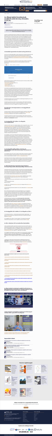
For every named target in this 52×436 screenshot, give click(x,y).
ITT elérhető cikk (29, 187)
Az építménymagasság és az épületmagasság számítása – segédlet (15, 378)
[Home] (26, 1)
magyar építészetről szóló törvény (20, 144)
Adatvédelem (35, 418)
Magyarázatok (24, 413)
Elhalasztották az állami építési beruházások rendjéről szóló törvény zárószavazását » (18, 350)
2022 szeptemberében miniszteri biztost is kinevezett (20, 57)
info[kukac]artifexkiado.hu (9, 415)
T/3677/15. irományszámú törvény (22, 155)
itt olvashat (9, 216)
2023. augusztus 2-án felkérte (16, 203)
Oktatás (35, 420)
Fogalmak (8, 13)
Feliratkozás (27, 10)
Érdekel (6, 10)
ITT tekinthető (21, 205)
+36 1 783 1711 (7, 416)
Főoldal (5, 13)
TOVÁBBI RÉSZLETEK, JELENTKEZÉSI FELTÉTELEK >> (12, 308)
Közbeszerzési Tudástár (26, 421)
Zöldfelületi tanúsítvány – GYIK (28, 377)
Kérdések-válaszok (25, 420)
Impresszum (35, 419)
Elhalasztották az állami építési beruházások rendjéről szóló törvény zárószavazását (18, 268)
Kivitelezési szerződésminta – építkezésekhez (14, 366)
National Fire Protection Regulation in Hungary (28, 390)
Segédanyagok (25, 419)
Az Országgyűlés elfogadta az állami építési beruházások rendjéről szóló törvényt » (17, 355)
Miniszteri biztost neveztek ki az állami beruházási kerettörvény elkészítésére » (17, 341)
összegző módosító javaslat (9, 126)
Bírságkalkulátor (29, 365)
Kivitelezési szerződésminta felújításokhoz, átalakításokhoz (14, 390)
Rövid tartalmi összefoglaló (9, 82)
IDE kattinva (13, 60)
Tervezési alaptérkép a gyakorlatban (43, 366)
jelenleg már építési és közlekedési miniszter (21, 56)
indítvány (20, 129)
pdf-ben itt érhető (17, 184)
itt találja (27, 219)
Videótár (24, 418)
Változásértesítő (36, 413)
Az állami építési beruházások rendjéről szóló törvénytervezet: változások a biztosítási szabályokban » (16, 346)
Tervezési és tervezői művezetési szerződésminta (44, 377)
